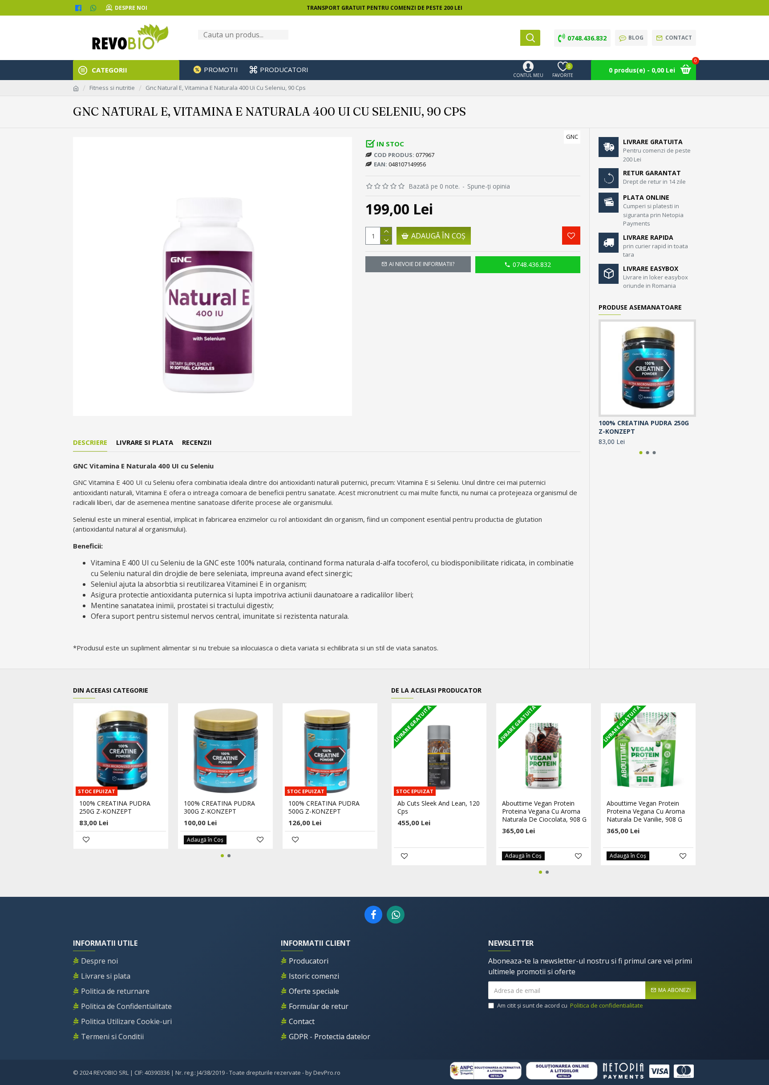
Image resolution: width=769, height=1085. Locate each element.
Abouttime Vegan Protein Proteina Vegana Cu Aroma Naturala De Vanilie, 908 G (646, 811)
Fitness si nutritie (112, 88)
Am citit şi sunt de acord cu (570, 1005)
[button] (640, 452)
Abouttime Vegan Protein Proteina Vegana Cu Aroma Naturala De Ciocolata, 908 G (544, 811)
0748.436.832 (532, 264)
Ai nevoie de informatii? (421, 264)
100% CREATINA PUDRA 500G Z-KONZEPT (324, 807)
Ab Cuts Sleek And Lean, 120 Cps (438, 807)
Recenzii (197, 442)
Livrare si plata (144, 442)
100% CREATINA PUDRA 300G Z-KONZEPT (219, 807)
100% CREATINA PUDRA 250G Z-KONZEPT (644, 427)
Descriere (90, 442)
